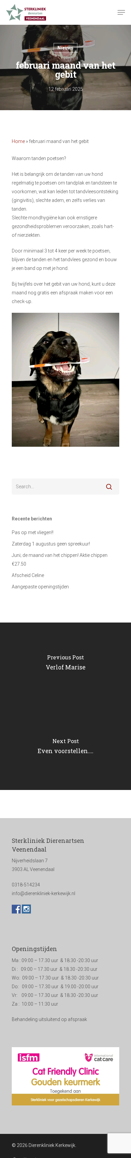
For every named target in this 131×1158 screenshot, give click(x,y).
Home (18, 141)
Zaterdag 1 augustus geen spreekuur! (51, 544)
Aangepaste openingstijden (40, 586)
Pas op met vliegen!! (32, 532)
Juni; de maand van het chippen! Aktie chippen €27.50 (59, 560)
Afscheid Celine (28, 575)
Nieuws (65, 48)
